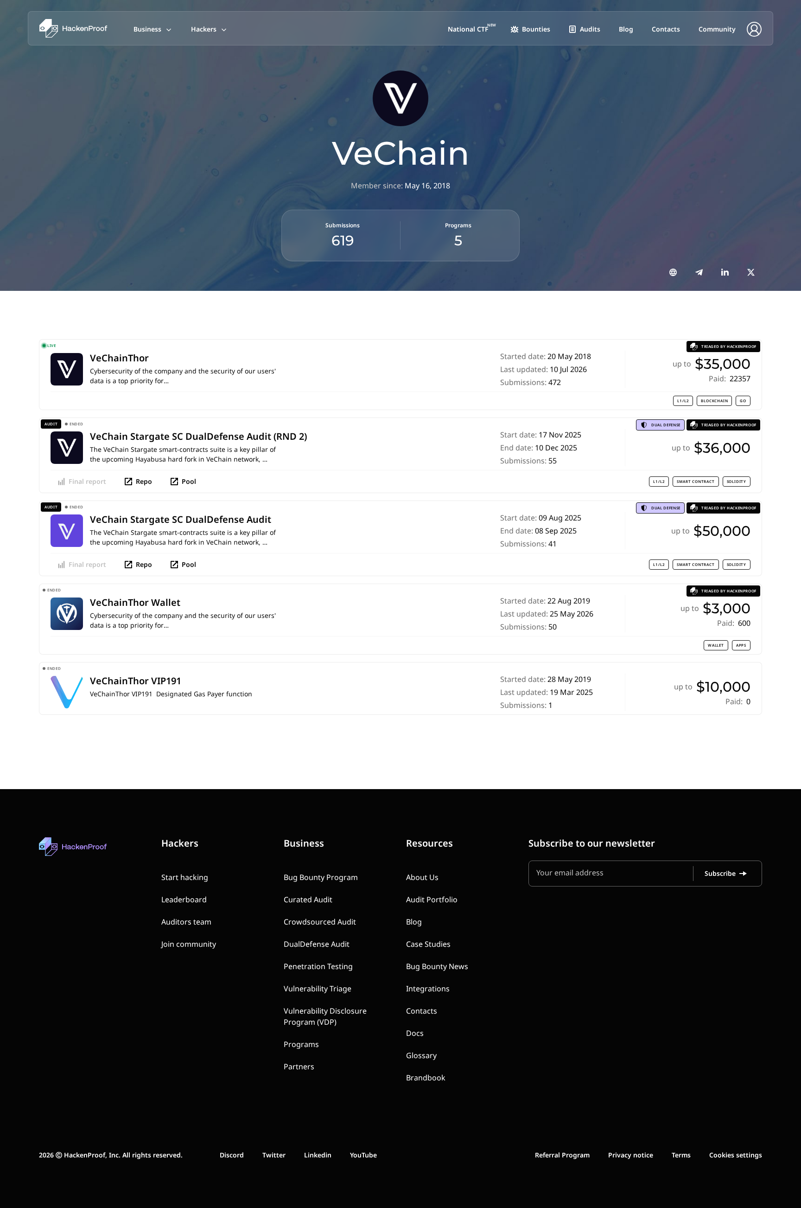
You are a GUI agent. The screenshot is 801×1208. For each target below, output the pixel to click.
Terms (681, 1154)
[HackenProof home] (94, 853)
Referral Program (562, 1154)
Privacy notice (630, 1154)
